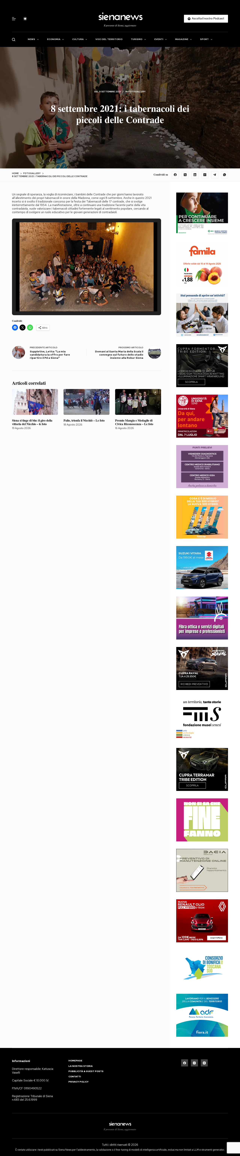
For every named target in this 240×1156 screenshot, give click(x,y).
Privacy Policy (78, 1081)
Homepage (75, 1060)
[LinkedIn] (195, 174)
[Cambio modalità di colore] (25, 19)
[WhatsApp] (224, 174)
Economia (53, 39)
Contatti (74, 1076)
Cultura (78, 39)
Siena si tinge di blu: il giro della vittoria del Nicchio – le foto (32, 422)
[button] (77, 301)
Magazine (181, 39)
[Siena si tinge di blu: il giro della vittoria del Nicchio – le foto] (35, 402)
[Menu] (14, 19)
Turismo (136, 39)
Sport (204, 39)
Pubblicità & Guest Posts (86, 1071)
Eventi (158, 39)
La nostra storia (80, 1066)
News (31, 39)
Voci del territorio (108, 39)
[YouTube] (204, 1062)
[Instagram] (194, 1062)
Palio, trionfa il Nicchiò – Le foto (84, 420)
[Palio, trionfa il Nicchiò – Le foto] (87, 402)
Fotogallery (137, 91)
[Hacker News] (204, 174)
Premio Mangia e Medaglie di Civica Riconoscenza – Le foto (134, 422)
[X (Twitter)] (185, 174)
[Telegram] (214, 174)
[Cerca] (13, 39)
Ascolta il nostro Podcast (208, 18)
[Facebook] (175, 174)
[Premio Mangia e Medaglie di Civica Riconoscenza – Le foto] (138, 402)
